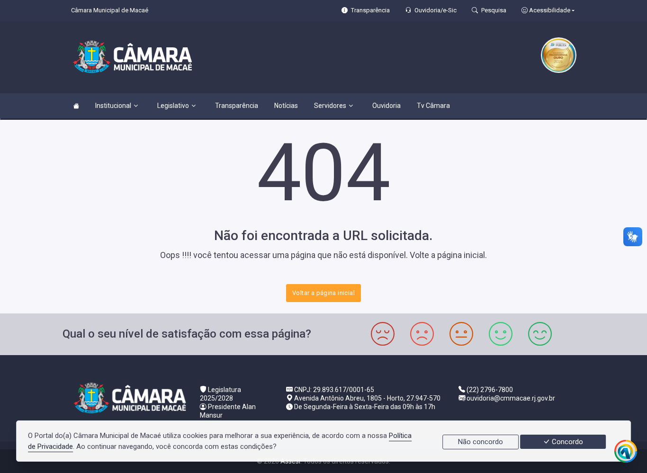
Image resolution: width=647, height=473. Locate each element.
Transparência (236, 105)
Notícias (286, 105)
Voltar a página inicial (323, 292)
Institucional (113, 105)
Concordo (566, 441)
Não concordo (480, 441)
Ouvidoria (386, 105)
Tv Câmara (433, 105)
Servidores (330, 105)
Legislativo (173, 105)
